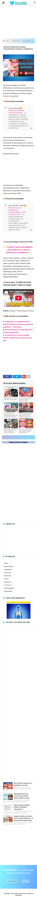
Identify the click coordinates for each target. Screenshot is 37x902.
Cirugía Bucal (8, 569)
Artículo (6, 579)
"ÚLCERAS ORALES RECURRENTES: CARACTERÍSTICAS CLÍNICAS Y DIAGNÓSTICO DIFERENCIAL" (19, 250)
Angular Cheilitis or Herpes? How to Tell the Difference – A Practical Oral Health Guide (23, 818)
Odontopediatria (9, 588)
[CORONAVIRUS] (18, 611)
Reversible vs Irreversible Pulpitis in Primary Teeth (11, 398)
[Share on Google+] (24, 376)
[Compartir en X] (17, 376)
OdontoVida (18, 893)
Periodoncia (7, 582)
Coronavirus (7, 585)
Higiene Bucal (8, 591)
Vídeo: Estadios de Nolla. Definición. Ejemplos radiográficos (22, 807)
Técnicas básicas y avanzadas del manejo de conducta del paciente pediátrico (10, 416)
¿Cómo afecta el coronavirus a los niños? (18, 602)
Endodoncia (7, 576)
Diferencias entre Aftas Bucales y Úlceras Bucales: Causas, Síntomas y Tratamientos (25, 400)
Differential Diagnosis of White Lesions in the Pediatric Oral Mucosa (25, 415)
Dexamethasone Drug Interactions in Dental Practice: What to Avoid (21, 796)
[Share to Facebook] (7, 376)
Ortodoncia (7, 572)
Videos (6, 563)
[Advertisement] (18, 21)
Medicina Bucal (8, 566)
